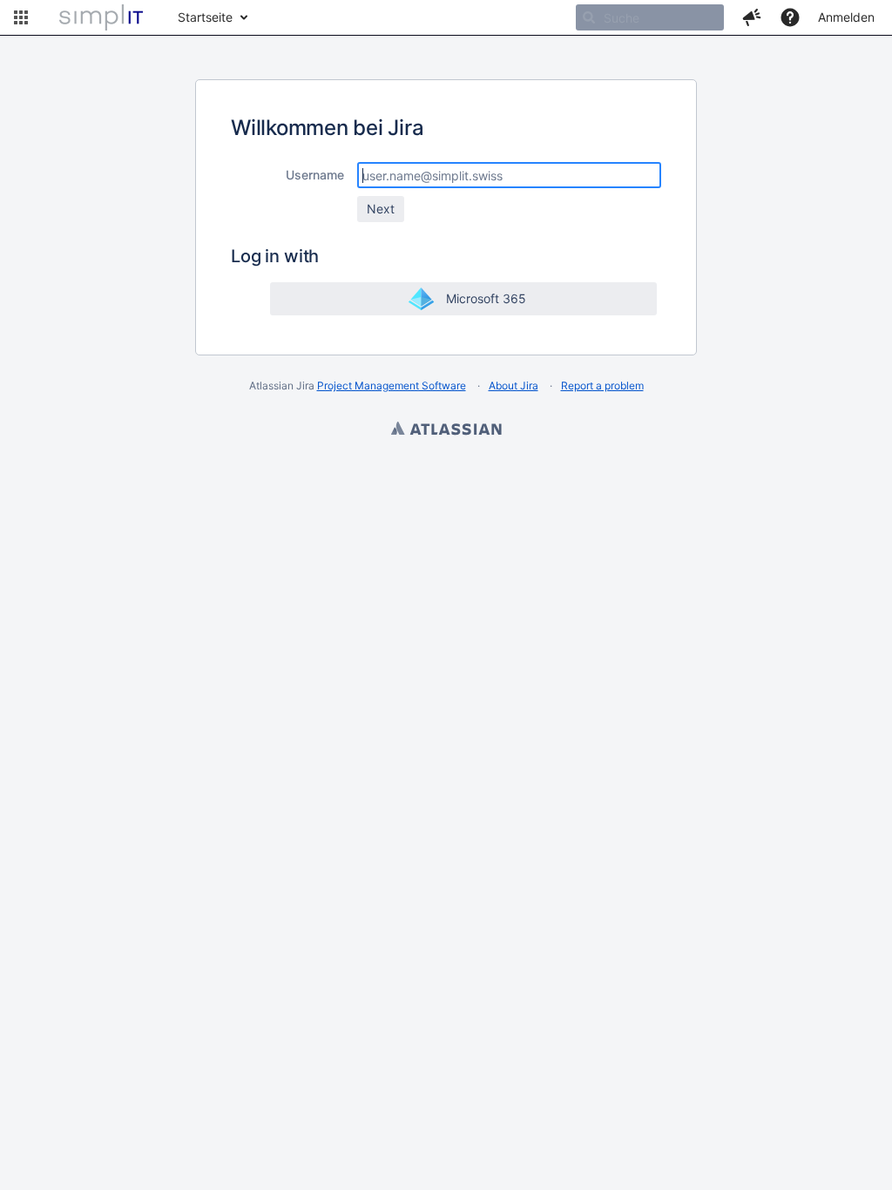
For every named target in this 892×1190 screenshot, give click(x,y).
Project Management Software (391, 385)
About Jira (513, 385)
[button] (21, 17)
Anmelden (846, 17)
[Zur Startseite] (101, 17)
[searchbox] (650, 17)
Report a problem (602, 385)
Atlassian (446, 430)
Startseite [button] (205, 17)
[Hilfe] (790, 17)
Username (315, 174)
